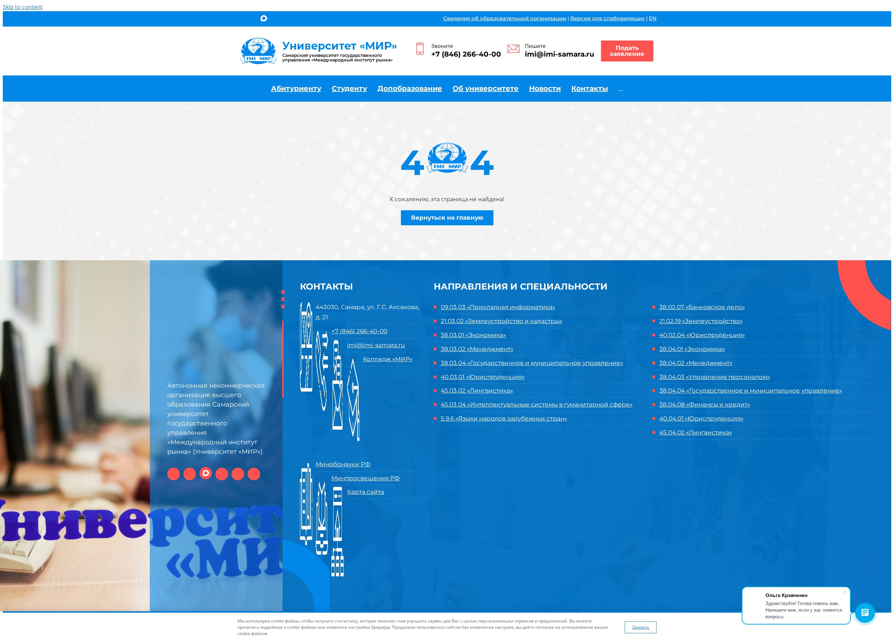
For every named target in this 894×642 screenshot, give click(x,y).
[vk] (239, 20)
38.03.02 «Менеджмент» (477, 348)
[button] (620, 88)
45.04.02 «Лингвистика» (695, 432)
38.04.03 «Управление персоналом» (714, 376)
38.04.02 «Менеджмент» (695, 362)
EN (653, 18)
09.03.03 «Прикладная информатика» (498, 307)
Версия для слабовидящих (607, 18)
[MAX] (264, 19)
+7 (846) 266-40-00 (466, 54)
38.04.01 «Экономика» (692, 348)
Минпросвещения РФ (365, 478)
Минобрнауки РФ (343, 464)
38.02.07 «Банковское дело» (702, 307)
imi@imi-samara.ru (559, 54)
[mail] (288, 20)
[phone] (299, 20)
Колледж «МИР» (387, 359)
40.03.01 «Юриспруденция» (483, 376)
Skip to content (23, 7)
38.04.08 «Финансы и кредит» (704, 404)
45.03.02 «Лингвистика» (477, 390)
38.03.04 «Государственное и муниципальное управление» (532, 362)
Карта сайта (365, 491)
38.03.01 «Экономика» (473, 334)
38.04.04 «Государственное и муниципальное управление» (750, 390)
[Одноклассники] (251, 20)
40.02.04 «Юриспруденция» (702, 334)
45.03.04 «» (536, 404)
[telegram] (276, 20)
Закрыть (640, 627)
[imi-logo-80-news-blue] (318, 39)
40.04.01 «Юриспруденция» (701, 418)
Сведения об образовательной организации (504, 18)
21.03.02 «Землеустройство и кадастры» (501, 321)
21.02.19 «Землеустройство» (701, 321)
